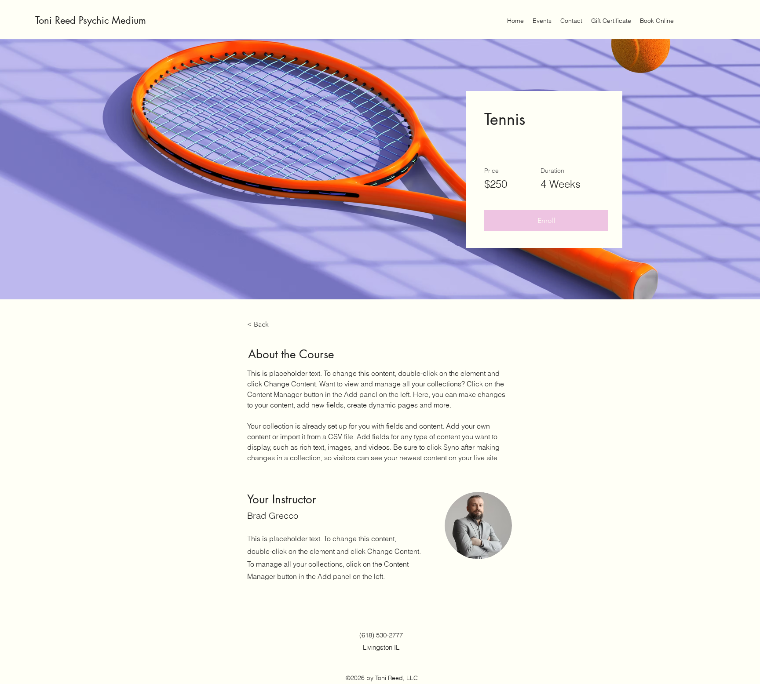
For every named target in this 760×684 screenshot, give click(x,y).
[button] (546, 220)
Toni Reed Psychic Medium (90, 20)
